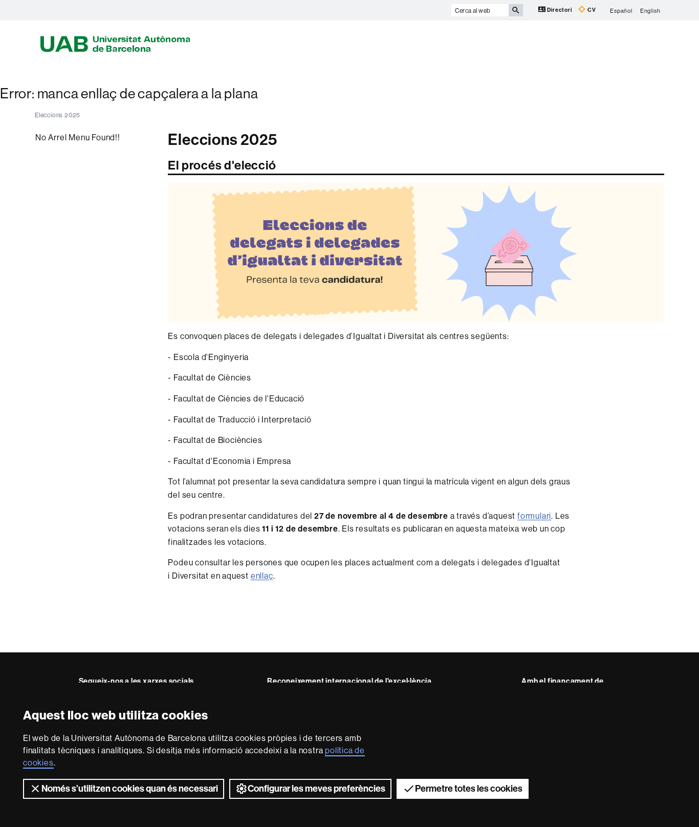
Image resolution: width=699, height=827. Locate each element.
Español (621, 10)
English (650, 10)
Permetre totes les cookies (468, 788)
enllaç (262, 575)
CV (591, 10)
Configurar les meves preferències (316, 788)
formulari (534, 516)
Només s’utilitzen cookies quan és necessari (129, 788)
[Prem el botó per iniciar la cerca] (516, 10)
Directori (560, 10)
